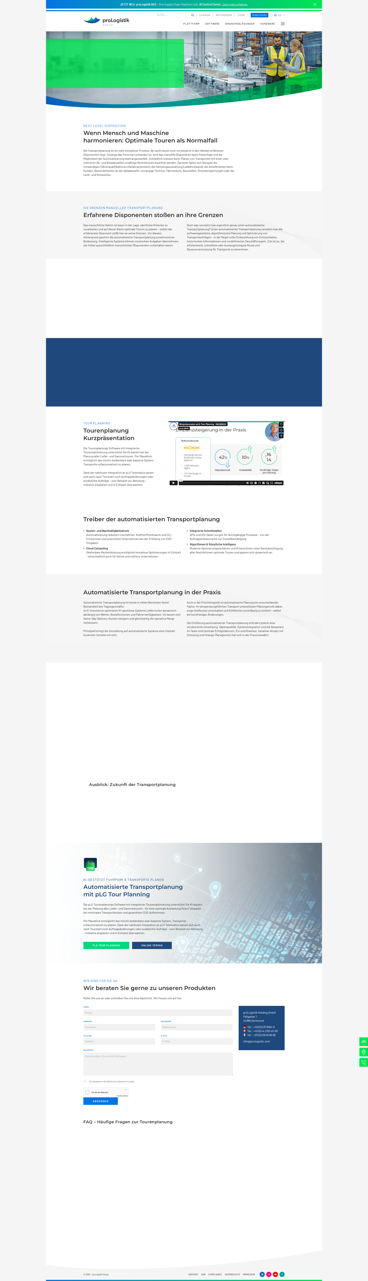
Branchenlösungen (240, 23)
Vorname (87, 1021)
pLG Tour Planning (106, 945)
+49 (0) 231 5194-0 (264, 1027)
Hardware (267, 23)
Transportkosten (112, 912)
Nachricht (88, 1050)
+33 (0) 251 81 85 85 (264, 1035)
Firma (86, 1007)
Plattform (191, 23)
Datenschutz (232, 1274)
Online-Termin (259, 15)
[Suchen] (192, 15)
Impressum (249, 1274)
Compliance (215, 1274)
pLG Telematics (169, 925)
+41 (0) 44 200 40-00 (265, 1031)
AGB (203, 1274)
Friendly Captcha (122, 1096)
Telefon (87, 1036)
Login (241, 15)
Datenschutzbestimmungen (120, 1081)
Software (212, 23)
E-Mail (164, 1036)
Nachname (166, 1021)
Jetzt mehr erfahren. (235, 4)
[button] (283, 24)
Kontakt (193, 1274)
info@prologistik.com (256, 1041)
